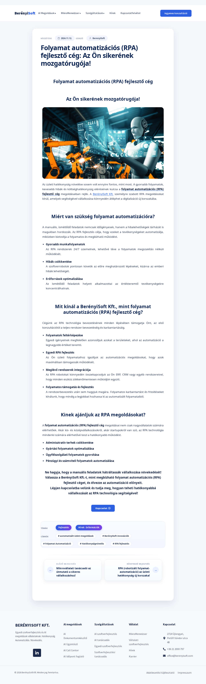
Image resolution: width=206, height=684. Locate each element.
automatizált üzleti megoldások (77, 536)
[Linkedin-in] (37, 653)
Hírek (112, 13)
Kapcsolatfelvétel (130, 13)
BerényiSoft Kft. (103, 194)
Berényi (24, 13)
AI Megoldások (47, 13)
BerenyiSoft (99, 38)
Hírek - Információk (88, 527)
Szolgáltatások (95, 13)
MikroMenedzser (71, 13)
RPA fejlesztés (122, 543)
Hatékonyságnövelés (93, 543)
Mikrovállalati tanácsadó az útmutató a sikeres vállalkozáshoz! (73, 568)
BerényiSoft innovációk (116, 536)
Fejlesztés (63, 527)
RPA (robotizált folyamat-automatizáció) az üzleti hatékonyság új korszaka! (140, 568)
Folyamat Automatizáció (58, 543)
